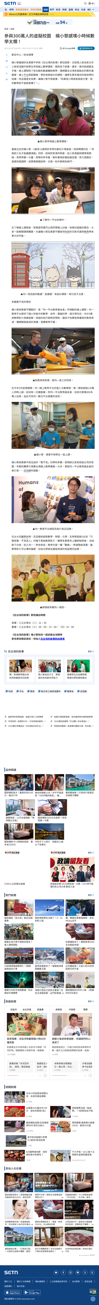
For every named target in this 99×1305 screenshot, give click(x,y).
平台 (26, 74)
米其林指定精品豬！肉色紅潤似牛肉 (78, 1250)
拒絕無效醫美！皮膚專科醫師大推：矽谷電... (73, 726)
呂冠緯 (27, 470)
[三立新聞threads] (92, 1272)
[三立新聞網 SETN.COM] (5, 9)
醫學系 (24, 536)
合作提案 (76, 1281)
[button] (85, 3)
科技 (67, 231)
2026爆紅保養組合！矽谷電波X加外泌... (25, 726)
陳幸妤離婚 (36, 9)
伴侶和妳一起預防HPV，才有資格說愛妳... (26, 721)
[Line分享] (6, 61)
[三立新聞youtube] (56, 1272)
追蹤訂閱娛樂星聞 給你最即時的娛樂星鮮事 (73, 716)
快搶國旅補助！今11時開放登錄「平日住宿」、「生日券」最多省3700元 (78, 1195)
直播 (71, 9)
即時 (11, 9)
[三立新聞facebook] (63, 1272)
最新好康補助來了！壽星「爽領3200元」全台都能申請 (48, 1222)
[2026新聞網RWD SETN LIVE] (19, 3)
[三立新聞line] (77, 1272)
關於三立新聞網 (23, 1281)
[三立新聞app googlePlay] (32, 1292)
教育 (86, 231)
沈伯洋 (13, 1009)
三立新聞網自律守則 (58, 1281)
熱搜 (64, 9)
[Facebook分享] (6, 55)
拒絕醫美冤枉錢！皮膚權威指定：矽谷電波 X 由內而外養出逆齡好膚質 (18, 1222)
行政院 (72, 1009)
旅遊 (45, 9)
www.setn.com (28, 1298)
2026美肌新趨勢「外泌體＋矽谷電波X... (71, 721)
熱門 (52, 9)
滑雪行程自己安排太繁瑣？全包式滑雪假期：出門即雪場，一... (49, 991)
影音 (58, 9)
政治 (77, 9)
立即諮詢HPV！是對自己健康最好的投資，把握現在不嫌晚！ (78, 1222)
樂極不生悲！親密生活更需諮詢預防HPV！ (48, 1195)
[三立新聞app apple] (12, 1292)
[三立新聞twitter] (85, 1272)
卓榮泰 (58, 1009)
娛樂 (89, 9)
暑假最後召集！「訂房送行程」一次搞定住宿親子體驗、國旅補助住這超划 (18, 1250)
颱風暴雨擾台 (22, 9)
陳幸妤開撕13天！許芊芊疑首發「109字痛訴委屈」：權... (49, 794)
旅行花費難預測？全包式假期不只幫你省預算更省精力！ (48, 1250)
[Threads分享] (6, 67)
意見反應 (88, 1281)
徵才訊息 (21, 1286)
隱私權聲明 (40, 1281)
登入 (93, 3)
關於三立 (8, 1281)
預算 (85, 1009)
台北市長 (27, 1009)
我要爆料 (8, 1286)
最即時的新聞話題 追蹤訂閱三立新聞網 (25, 716)
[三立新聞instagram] (70, 1272)
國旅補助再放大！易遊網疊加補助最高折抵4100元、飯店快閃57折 (18, 1195)
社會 (83, 9)
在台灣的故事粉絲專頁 (53, 638)
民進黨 (40, 1009)
